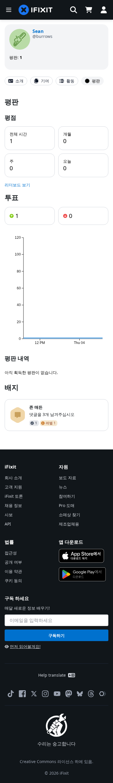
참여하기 (67, 496)
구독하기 (56, 635)
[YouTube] (57, 693)
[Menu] (8, 10)
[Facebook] (22, 693)
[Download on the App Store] (81, 556)
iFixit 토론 (14, 496)
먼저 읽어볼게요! (25, 646)
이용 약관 (13, 571)
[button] (73, 10)
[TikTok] (10, 693)
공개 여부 (13, 562)
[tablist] (56, 81)
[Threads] (91, 693)
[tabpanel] (56, 264)
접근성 (11, 553)
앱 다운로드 (71, 542)
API (8, 524)
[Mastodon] (68, 693)
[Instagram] (45, 693)
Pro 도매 (66, 505)
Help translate (52, 675)
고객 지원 (13, 487)
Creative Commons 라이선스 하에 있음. (56, 761)
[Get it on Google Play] (82, 574)
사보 (9, 514)
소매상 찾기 (69, 514)
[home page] (36, 10)
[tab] (16, 81)
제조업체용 (69, 524)
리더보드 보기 (17, 185)
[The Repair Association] (102, 693)
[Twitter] (33, 693)
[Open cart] (88, 10)
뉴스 (63, 487)
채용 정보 (13, 505)
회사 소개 (13, 477)
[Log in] (104, 10)
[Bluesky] (80, 694)
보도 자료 (67, 477)
